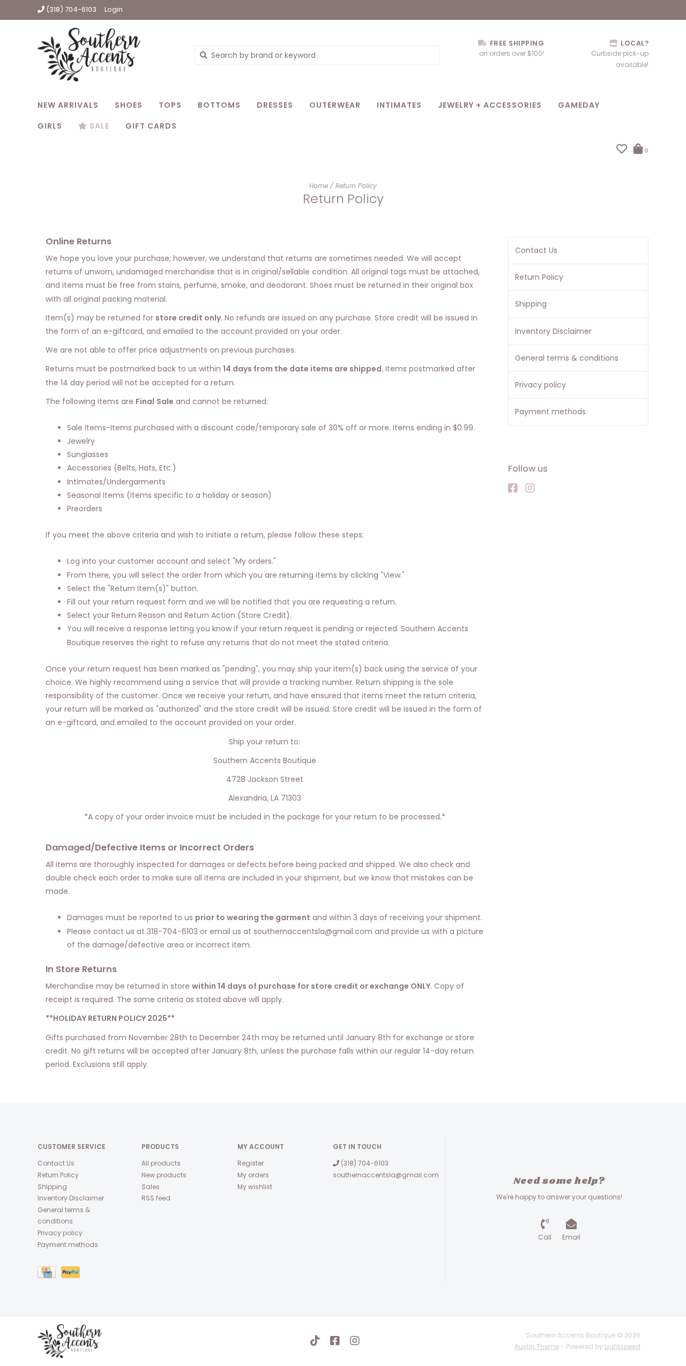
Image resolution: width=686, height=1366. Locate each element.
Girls (50, 126)
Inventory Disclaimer (553, 331)
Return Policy (356, 185)
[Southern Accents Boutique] (108, 54)
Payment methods (550, 411)
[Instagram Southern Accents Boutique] (532, 488)
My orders (253, 1175)
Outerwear (335, 105)
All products (161, 1163)
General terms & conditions (566, 358)
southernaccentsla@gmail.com (386, 1175)
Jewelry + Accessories (490, 105)
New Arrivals (68, 105)
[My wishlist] (621, 150)
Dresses (275, 105)
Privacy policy (540, 384)
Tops (170, 105)
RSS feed (155, 1198)
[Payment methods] (49, 1274)
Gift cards (151, 126)
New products (164, 1175)
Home (318, 185)
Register (250, 1163)
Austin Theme (536, 1346)
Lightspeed (622, 1346)
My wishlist (254, 1186)
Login (114, 9)
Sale (98, 126)
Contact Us (536, 250)
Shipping (531, 303)
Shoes (129, 105)
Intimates (399, 105)
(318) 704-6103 (364, 1163)
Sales (150, 1186)
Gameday (579, 105)
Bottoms (219, 105)
